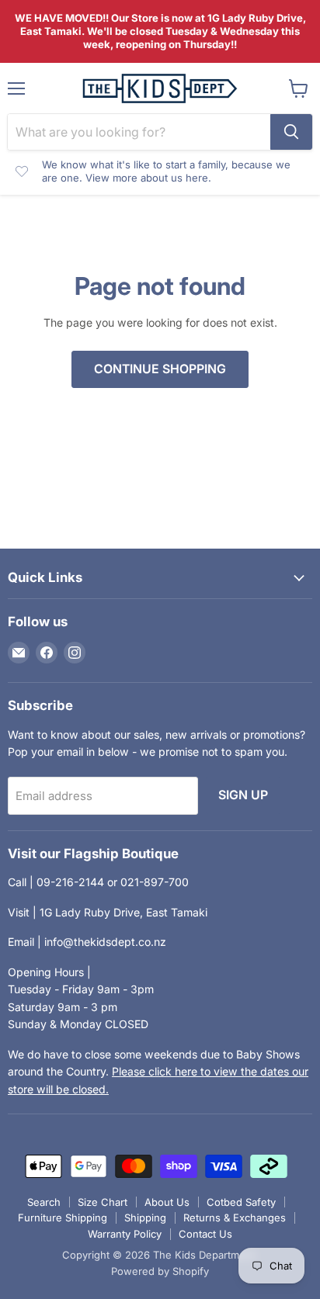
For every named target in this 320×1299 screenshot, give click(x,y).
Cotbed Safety (241, 1202)
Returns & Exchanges (234, 1217)
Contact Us (205, 1234)
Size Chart (102, 1202)
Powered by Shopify (160, 1271)
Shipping (145, 1217)
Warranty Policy (125, 1234)
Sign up (243, 795)
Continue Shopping (160, 369)
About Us (167, 1202)
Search (44, 1202)
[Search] (291, 132)
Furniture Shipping (62, 1217)
